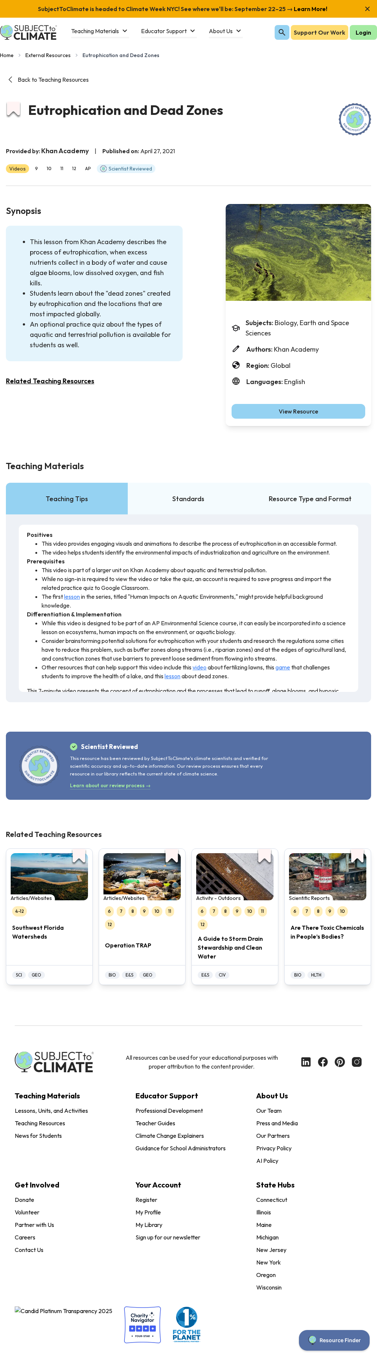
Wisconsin (269, 1287)
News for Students (38, 1135)
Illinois (263, 1212)
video (200, 667)
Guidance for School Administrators (180, 1148)
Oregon (266, 1274)
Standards (188, 499)
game (282, 667)
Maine (264, 1224)
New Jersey (271, 1249)
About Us (272, 1095)
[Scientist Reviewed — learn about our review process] (355, 119)
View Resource (298, 411)
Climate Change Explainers (169, 1135)
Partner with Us (34, 1224)
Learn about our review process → (110, 785)
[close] (367, 8)
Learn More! (310, 9)
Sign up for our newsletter (167, 1237)
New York (268, 1262)
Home (7, 55)
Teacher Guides (155, 1123)
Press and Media (277, 1123)
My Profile (148, 1212)
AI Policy (267, 1160)
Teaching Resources (40, 1123)
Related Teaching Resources (50, 381)
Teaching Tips (67, 499)
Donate (24, 1199)
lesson (72, 596)
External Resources (48, 55)
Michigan (267, 1237)
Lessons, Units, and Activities (51, 1110)
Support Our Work (319, 32)
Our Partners (273, 1135)
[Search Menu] (282, 32)
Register (146, 1199)
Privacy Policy (274, 1148)
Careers (25, 1237)
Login (363, 32)
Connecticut (271, 1199)
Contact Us (29, 1249)
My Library (148, 1224)
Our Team (269, 1110)
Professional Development (169, 1110)
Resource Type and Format (310, 499)
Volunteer (27, 1212)
